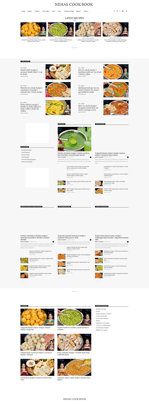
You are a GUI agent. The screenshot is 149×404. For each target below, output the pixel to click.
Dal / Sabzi (23, 67)
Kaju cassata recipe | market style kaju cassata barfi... (73, 354)
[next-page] (75, 46)
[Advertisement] (48, 51)
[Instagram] (117, 11)
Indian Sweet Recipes (33, 37)
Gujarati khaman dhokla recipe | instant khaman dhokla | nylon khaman (40, 266)
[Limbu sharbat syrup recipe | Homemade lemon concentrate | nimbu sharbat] (61, 168)
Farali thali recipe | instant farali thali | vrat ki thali (31, 72)
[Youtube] (122, 11)
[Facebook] (114, 11)
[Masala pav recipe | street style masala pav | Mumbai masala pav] (99, 253)
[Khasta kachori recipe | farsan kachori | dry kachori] (61, 264)
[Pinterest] (120, 11)
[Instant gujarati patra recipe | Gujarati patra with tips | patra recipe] (24, 260)
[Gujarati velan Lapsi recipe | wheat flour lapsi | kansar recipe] (99, 191)
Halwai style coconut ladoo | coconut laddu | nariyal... (36, 354)
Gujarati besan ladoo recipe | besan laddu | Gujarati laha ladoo (33, 40)
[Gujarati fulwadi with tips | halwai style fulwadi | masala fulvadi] (61, 249)
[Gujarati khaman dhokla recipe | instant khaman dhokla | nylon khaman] (24, 268)
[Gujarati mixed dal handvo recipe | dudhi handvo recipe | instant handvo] (24, 275)
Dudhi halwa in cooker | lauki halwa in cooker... (73, 328)
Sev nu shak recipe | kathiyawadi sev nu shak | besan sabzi (89, 72)
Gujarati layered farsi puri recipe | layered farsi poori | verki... (71, 237)
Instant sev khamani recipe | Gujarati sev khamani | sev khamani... (40, 251)
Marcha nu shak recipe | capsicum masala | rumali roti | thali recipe (31, 89)
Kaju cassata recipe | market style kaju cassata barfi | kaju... (114, 182)
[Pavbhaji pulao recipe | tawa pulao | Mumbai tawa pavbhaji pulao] (99, 275)
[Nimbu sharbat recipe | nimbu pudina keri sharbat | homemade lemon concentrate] (74, 139)
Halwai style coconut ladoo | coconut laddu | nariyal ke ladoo (88, 40)
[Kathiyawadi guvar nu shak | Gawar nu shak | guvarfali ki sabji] (116, 89)
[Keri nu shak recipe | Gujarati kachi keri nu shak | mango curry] (116, 107)
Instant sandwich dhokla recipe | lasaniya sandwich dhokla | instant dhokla (35, 238)
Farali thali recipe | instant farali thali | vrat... (36, 379)
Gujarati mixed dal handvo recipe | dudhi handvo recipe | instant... (40, 274)
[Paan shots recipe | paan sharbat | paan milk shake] (61, 183)
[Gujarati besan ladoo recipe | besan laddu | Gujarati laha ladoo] (33, 29)
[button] (126, 11)
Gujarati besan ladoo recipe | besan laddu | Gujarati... (35, 328)
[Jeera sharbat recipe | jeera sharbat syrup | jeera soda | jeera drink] (61, 190)
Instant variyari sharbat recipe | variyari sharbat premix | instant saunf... (77, 174)
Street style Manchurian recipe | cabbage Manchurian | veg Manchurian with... (111, 238)
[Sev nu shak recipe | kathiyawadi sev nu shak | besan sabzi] (116, 71)
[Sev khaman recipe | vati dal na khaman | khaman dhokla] (99, 268)
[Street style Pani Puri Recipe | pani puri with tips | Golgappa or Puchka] (99, 260)
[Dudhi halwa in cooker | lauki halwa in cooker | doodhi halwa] (61, 29)
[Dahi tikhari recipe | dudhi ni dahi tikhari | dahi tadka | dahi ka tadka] (58, 107)
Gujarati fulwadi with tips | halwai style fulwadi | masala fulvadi (77, 248)
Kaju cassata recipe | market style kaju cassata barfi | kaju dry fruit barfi (115, 40)
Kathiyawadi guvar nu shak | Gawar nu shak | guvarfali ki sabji (88, 89)
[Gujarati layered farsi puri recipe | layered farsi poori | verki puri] (74, 221)
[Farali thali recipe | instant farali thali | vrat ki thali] (58, 71)
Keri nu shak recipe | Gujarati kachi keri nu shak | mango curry (88, 107)
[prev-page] (73, 46)
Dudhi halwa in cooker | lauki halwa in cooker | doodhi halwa (60, 40)
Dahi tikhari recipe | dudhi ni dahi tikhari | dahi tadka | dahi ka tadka (30, 107)
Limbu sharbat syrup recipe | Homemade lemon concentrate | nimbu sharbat (78, 167)
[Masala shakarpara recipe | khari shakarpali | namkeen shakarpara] (61, 256)
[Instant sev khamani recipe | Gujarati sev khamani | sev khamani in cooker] (24, 253)
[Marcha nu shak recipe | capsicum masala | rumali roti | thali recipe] (58, 89)
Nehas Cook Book (24, 76)
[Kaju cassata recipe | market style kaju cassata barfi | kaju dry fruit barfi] (116, 29)
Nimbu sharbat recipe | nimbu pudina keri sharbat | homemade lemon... (73, 154)
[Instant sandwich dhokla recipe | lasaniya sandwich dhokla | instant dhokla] (37, 221)
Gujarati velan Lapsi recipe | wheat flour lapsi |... (73, 379)
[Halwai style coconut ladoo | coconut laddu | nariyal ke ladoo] (88, 29)
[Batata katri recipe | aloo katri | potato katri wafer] (61, 271)
